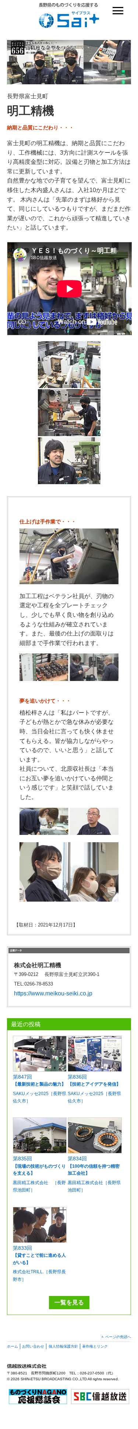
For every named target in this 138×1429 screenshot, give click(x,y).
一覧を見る (69, 1302)
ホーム (12, 1346)
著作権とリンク (95, 1346)
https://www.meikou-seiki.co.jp (53, 993)
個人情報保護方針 (63, 1346)
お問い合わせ (33, 1346)
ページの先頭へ (118, 1337)
